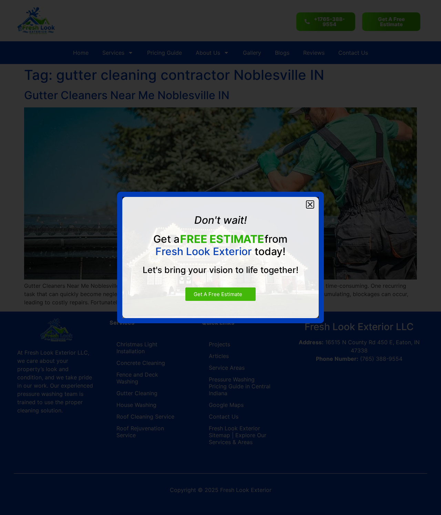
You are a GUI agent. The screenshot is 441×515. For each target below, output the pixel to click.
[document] (220, 257)
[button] (310, 204)
